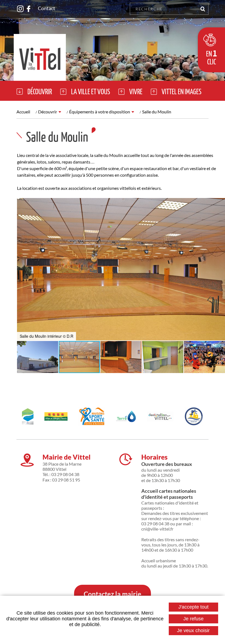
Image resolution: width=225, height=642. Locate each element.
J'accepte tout (193, 607)
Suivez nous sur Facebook (28, 9)
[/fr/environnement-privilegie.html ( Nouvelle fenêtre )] (56, 416)
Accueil (23, 111)
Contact (46, 8)
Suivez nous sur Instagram (20, 9)
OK (202, 9)
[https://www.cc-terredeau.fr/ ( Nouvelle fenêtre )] (126, 416)
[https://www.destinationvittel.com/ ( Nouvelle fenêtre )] (160, 416)
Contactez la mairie (112, 594)
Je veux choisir (193, 630)
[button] (22, 269)
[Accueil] (40, 57)
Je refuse (193, 618)
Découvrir (47, 111)
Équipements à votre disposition (99, 111)
